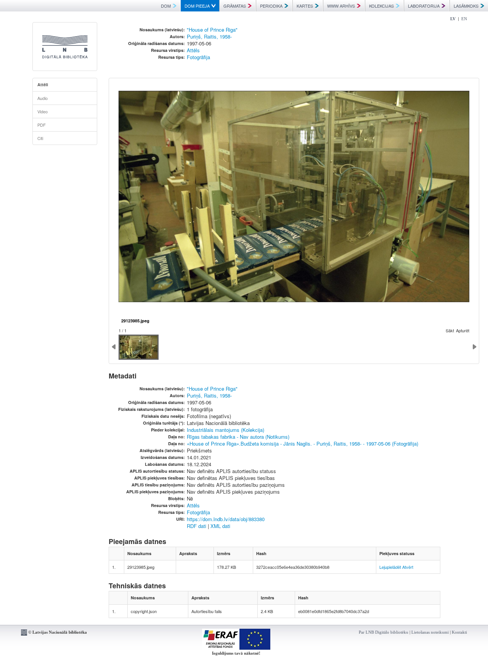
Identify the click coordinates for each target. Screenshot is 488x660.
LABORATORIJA (424, 6)
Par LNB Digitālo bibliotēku (383, 632)
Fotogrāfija (198, 57)
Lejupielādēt (390, 567)
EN (464, 18)
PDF (41, 125)
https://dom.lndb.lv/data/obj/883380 (226, 519)
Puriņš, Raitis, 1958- (209, 36)
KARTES (305, 6)
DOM (166, 6)
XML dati (220, 526)
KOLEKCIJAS (381, 6)
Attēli (42, 84)
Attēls (193, 50)
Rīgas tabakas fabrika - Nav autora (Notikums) (238, 436)
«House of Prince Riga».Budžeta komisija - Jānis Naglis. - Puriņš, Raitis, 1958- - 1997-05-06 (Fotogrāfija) (302, 443)
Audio (42, 98)
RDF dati (196, 526)
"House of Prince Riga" (212, 29)
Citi (40, 138)
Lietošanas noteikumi (430, 632)
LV (453, 18)
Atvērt (407, 567)
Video (42, 111)
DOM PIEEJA (197, 6)
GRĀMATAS (234, 6)
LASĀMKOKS (466, 6)
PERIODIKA (271, 6)
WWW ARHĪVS (341, 6)
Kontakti (459, 632)
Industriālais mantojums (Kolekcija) (225, 429)
